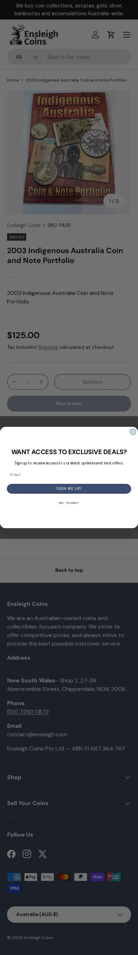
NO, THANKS (69, 502)
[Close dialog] (133, 432)
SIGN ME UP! (69, 488)
